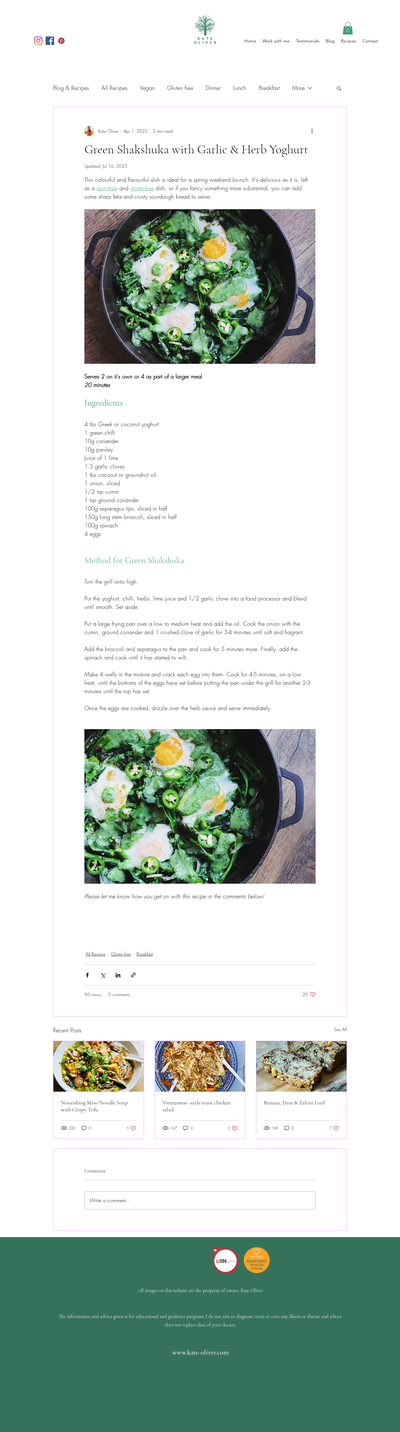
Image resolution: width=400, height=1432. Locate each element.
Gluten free (180, 87)
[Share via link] (133, 975)
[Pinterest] (61, 41)
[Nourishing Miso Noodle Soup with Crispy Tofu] (98, 1066)
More (298, 87)
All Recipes (115, 87)
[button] (347, 28)
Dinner (213, 87)
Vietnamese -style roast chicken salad (196, 1106)
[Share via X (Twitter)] (103, 975)
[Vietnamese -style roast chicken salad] (200, 1066)
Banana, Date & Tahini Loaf (294, 1102)
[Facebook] (50, 41)
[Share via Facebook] (87, 975)
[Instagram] (38, 41)
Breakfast (269, 87)
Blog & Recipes (71, 87)
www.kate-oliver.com (200, 1352)
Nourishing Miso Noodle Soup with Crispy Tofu (94, 1106)
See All (340, 1029)
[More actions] (312, 131)
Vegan (147, 87)
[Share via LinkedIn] (118, 975)
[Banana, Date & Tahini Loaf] (301, 1066)
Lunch (239, 87)
